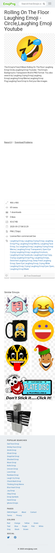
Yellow (26, 523)
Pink (33, 526)
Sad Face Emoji (13, 444)
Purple (24, 526)
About (24, 512)
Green (36, 523)
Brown (25, 529)
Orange (17, 523)
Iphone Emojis (12, 503)
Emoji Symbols (12, 497)
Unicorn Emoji (12, 469)
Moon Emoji (11, 463)
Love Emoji (11, 472)
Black (17, 529)
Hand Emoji (11, 500)
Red (8, 523)
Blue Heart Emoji (13, 487)
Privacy (19, 515)
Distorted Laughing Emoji (21, 260)
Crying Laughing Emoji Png (22, 258)
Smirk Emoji (11, 450)
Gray (9, 529)
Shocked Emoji (13, 459)
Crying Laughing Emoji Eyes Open (39, 266)
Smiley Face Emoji (14, 447)
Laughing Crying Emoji (34, 241)
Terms (9, 515)
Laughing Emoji (17, 241)
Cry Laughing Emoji (24, 246)
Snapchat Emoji (13, 456)
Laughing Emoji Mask (19, 269)
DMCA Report (12, 512)
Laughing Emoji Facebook (21, 255)
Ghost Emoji (11, 453)
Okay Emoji (11, 494)
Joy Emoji (11, 491)
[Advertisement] (27, 111)
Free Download (34, 276)
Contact (33, 512)
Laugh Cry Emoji (13, 478)
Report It (8, 142)
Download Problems (24, 142)
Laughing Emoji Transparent (29, 249)
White (41, 526)
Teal (8, 526)
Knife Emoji (11, 466)
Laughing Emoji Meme (29, 244)
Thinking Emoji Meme (15, 484)
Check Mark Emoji (14, 481)
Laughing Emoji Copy (42, 255)
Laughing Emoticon (39, 252)
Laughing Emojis (41, 258)
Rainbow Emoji (12, 475)
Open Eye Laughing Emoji (27, 263)
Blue (16, 526)
